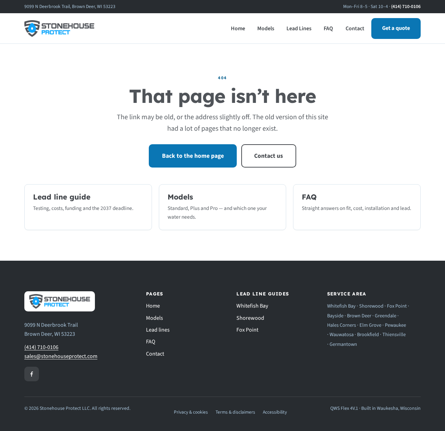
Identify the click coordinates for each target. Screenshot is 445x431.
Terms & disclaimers (235, 412)
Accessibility (275, 412)
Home (238, 28)
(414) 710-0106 (406, 6)
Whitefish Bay (252, 306)
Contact (355, 28)
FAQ (328, 28)
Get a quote (396, 28)
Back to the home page (193, 156)
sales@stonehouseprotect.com (60, 356)
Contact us (268, 156)
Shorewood (250, 318)
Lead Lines (299, 28)
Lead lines (158, 330)
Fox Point (247, 330)
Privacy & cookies (191, 412)
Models (265, 28)
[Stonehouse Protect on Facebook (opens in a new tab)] (31, 374)
